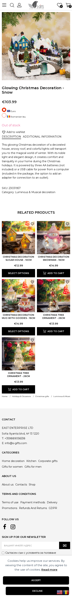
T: (3, 438)
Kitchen (31, 461)
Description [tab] (11, 136)
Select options (18, 273)
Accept (36, 580)
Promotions (9, 508)
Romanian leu (18, 116)
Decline (37, 591)
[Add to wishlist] (32, 224)
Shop (32, 484)
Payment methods (32, 502)
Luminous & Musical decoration (35, 192)
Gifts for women (12, 466)
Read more (49, 569)
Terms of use (10, 502)
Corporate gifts (47, 461)
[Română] (66, 592)
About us (7, 484)
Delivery (52, 502)
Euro (13, 111)
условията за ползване (41, 552)
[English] (60, 592)
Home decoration (13, 461)
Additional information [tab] (42, 136)
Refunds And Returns (33, 508)
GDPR (53, 508)
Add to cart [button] (55, 273)
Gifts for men (33, 466)
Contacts (21, 484)
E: (3, 443)
